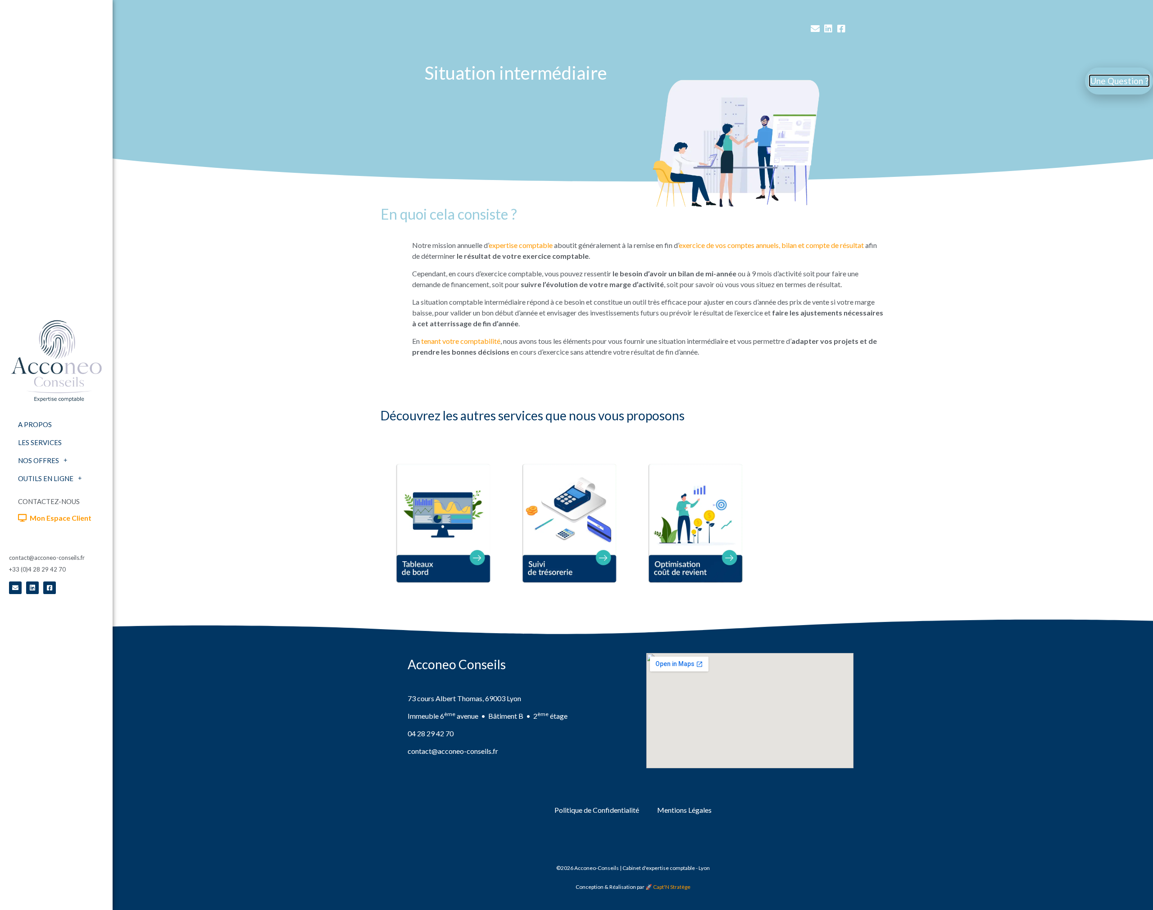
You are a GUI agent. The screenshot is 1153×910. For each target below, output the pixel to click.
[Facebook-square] (49, 587)
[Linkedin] (32, 587)
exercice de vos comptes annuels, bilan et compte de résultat (771, 245)
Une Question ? (1119, 81)
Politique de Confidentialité (596, 810)
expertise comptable (521, 245)
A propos (35, 424)
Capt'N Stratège (671, 886)
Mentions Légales (684, 810)
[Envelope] (15, 587)
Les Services (40, 442)
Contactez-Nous (49, 501)
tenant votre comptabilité (460, 341)
